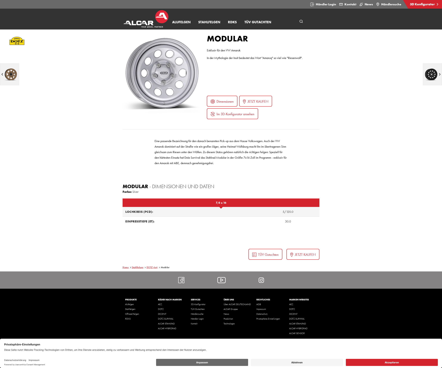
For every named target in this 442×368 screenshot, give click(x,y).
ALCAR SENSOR (297, 333)
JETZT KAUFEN (258, 101)
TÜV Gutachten (268, 254)
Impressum (261, 309)
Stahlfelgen (137, 267)
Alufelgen (129, 304)
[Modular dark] (432, 74)
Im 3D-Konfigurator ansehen (235, 114)
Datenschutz (261, 313)
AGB (258, 304)
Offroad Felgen (132, 313)
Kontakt (350, 4)
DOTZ (161, 309)
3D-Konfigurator (198, 304)
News (369, 4)
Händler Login (326, 4)
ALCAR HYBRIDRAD (167, 328)
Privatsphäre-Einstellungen (268, 318)
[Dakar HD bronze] (9, 74)
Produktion (228, 318)
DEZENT (162, 313)
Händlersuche (391, 4)
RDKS (128, 318)
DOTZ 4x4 (152, 267)
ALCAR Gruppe (231, 309)
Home (126, 267)
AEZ (160, 304)
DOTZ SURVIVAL (165, 318)
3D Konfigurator (422, 4)
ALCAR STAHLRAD (166, 323)
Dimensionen (225, 101)
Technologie (229, 323)
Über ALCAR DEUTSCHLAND (237, 304)
